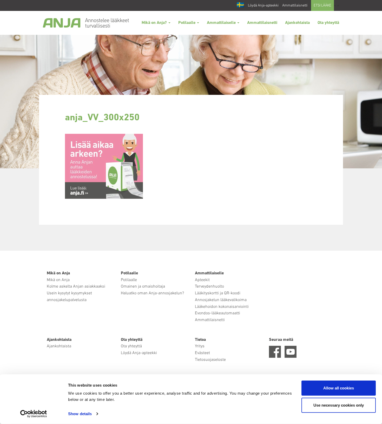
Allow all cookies (338, 388)
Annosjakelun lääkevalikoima (221, 300)
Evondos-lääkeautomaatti (217, 313)
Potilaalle (187, 23)
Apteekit (202, 280)
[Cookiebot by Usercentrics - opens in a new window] (33, 414)
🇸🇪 (240, 5)
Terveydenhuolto (209, 286)
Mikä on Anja (58, 280)
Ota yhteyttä (328, 23)
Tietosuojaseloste (210, 360)
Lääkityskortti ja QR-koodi (217, 293)
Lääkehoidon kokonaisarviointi (222, 307)
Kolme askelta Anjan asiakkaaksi (76, 286)
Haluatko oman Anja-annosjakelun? (152, 293)
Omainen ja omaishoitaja (143, 286)
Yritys (200, 346)
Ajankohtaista (297, 23)
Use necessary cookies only (338, 405)
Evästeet (202, 353)
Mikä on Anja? (155, 23)
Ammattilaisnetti (294, 6)
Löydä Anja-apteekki (263, 6)
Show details (80, 414)
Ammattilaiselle (222, 23)
